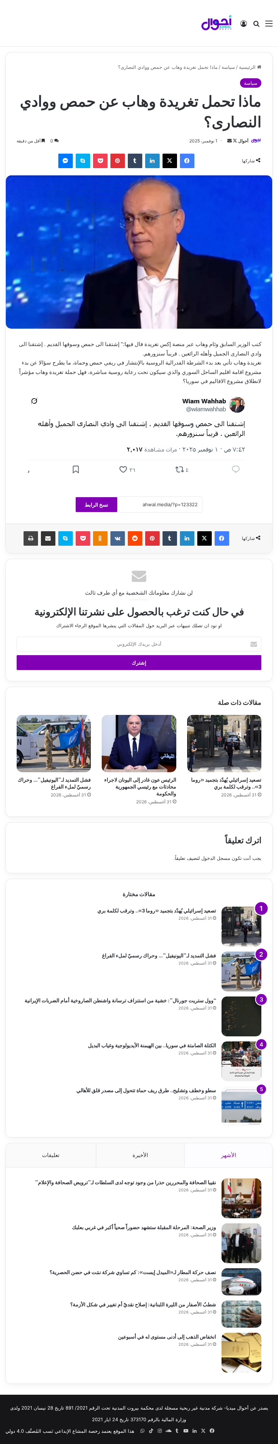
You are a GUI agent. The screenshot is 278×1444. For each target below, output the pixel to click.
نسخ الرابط (96, 505)
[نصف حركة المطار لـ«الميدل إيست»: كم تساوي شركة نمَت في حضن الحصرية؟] (241, 1281)
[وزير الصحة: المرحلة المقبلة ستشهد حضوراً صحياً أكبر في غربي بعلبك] (241, 1243)
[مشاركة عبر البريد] (48, 538)
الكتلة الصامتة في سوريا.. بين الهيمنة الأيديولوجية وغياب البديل (152, 1045)
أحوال (243, 140)
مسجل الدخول (215, 858)
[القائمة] (269, 26)
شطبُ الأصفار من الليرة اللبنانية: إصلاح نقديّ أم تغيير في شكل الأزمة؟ (143, 1304)
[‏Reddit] (135, 538)
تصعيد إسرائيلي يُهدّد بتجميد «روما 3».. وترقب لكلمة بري (226, 782)
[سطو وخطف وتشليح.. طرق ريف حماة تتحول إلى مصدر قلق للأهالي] (241, 1106)
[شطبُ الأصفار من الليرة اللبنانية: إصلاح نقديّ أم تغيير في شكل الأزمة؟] (241, 1314)
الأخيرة (140, 1155)
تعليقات (50, 1155)
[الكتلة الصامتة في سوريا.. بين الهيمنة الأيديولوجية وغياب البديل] (241, 1061)
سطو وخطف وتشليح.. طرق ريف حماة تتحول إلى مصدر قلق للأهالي (146, 1090)
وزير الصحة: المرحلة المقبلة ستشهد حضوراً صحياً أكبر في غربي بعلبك (144, 1227)
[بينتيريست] (117, 161)
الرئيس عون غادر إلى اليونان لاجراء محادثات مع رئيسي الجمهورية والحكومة (140, 786)
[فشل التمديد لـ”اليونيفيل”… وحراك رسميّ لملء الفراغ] (54, 743)
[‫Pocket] (100, 161)
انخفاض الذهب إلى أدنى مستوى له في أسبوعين (167, 1336)
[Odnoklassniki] (100, 538)
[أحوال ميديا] (216, 23)
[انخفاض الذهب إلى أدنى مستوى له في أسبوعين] (241, 1353)
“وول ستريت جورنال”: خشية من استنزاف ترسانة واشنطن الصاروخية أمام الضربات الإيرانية (120, 1000)
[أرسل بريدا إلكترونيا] (229, 140)
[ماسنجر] (65, 161)
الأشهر (228, 1155)
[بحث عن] (256, 26)
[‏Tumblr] (135, 161)
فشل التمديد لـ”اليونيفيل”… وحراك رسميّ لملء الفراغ (54, 782)
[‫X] (170, 161)
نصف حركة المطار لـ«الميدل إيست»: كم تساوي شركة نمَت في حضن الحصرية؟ (133, 1272)
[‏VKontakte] (117, 538)
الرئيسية (248, 67)
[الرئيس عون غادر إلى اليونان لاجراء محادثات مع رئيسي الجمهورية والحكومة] (139, 743)
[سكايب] (83, 161)
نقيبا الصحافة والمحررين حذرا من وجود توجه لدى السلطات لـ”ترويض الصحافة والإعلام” (125, 1182)
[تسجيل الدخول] (243, 26)
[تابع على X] (234, 140)
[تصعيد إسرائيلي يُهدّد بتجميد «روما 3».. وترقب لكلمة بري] (224, 743)
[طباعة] (31, 538)
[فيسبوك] (187, 161)
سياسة (228, 67)
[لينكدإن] (152, 161)
